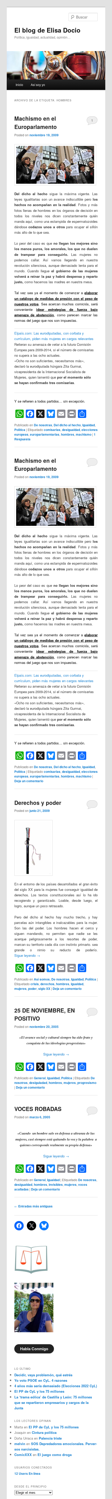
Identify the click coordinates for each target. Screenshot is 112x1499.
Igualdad (88, 425)
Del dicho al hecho (67, 425)
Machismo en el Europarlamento (35, 122)
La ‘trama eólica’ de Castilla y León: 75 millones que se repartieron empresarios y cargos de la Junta (53, 1402)
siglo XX (44, 988)
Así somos (42, 979)
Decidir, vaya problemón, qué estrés (43, 1374)
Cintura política (44, 1432)
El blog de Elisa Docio (47, 30)
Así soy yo (38, 84)
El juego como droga (55, 1454)
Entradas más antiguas (33, 1206)
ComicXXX (23, 1454)
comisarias (52, 429)
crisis (34, 984)
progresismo (86, 1082)
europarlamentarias (44, 434)
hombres (67, 434)
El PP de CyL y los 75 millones (40, 1391)
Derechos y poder (37, 802)
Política (19, 429)
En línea (27, 1473)
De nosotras (43, 425)
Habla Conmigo (34, 1349)
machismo (83, 434)
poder (32, 988)
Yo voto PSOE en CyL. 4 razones (40, 1380)
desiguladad (38, 1082)
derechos (47, 984)
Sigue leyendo (27, 955)
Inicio (19, 84)
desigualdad (71, 429)
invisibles (56, 1184)
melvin (19, 1443)
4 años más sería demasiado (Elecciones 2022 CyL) (55, 1385)
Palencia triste (50, 1438)
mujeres (20, 988)
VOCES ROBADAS (37, 1109)
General (40, 1078)
